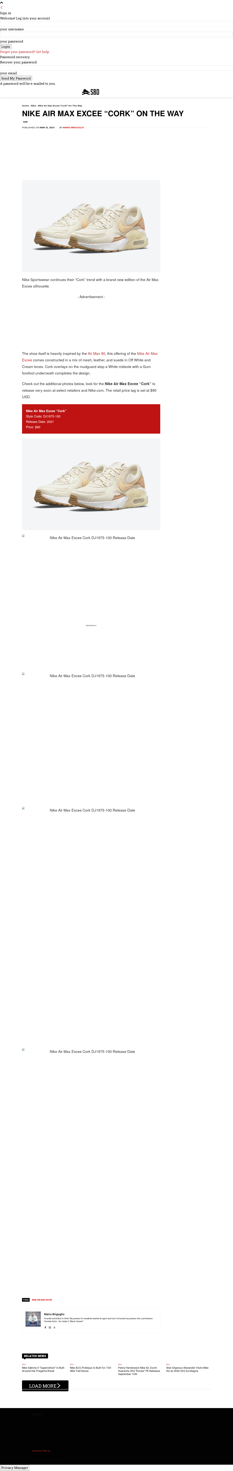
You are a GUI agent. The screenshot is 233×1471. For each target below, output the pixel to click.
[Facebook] (45, 1326)
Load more (43, 1386)
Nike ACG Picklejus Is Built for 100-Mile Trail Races (91, 1369)
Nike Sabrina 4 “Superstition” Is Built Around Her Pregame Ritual (43, 1369)
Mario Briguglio (73, 127)
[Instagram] (50, 1326)
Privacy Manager (14, 1468)
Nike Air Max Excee (42, 1299)
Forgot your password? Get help (24, 52)
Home (25, 105)
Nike (33, 105)
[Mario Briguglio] (33, 1320)
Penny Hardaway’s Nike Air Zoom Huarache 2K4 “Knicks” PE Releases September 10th (139, 1371)
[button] (207, 91)
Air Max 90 (96, 353)
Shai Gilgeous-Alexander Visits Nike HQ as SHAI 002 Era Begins (187, 1369)
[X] (54, 1326)
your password (11, 41)
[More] (115, 1341)
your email (8, 73)
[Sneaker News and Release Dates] (88, 91)
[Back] (1, 8)
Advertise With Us (41, 1450)
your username (12, 29)
